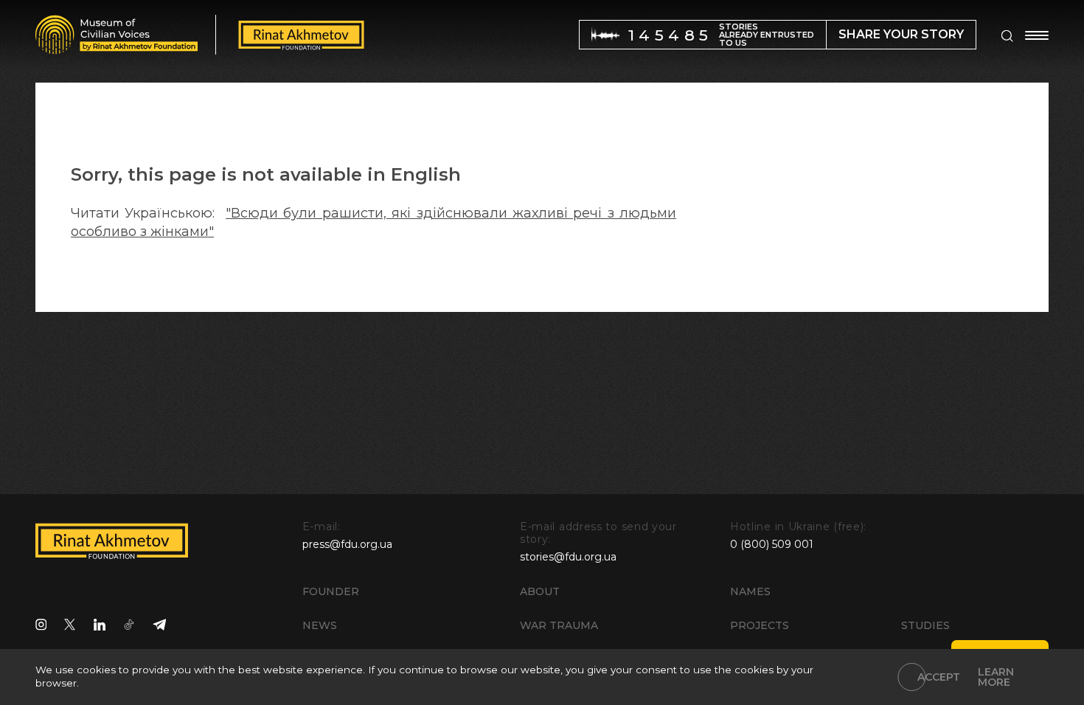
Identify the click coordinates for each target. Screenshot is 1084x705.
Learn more (996, 677)
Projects (759, 625)
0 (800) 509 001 (771, 544)
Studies (925, 625)
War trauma (559, 625)
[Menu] (1037, 35)
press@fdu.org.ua (347, 544)
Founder (330, 591)
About (540, 591)
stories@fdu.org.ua (568, 556)
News (319, 625)
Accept (938, 677)
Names (750, 591)
